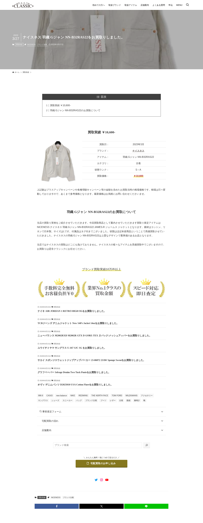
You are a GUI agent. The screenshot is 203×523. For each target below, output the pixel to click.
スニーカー (67, 400)
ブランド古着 (42, 44)
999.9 (40, 395)
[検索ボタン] (187, 5)
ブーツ (103, 400)
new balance (61, 395)
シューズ (55, 400)
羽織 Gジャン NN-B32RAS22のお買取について (75, 110)
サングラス (43, 400)
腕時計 (137, 400)
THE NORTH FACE (99, 395)
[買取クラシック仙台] (22, 5)
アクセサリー (147, 395)
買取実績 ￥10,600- (60, 105)
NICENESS (31, 44)
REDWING (83, 395)
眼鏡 (128, 400)
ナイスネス (138, 150)
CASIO (50, 395)
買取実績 (19, 44)
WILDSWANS (131, 395)
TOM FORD (117, 395)
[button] (57, 506)
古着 (121, 400)
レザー (113, 400)
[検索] (146, 445)
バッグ (79, 400)
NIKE (72, 395)
